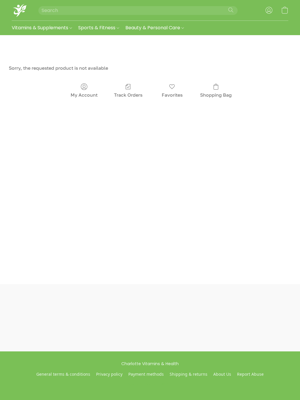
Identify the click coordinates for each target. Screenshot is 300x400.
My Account (84, 95)
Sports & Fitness (97, 27)
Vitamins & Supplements (40, 27)
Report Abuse (250, 374)
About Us (222, 374)
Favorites (172, 95)
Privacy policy (109, 374)
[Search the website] (230, 10)
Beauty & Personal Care (153, 27)
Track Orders (128, 95)
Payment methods (146, 374)
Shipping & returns (188, 374)
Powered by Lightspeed (150, 384)
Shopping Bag (216, 95)
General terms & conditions (63, 374)
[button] (19, 10)
